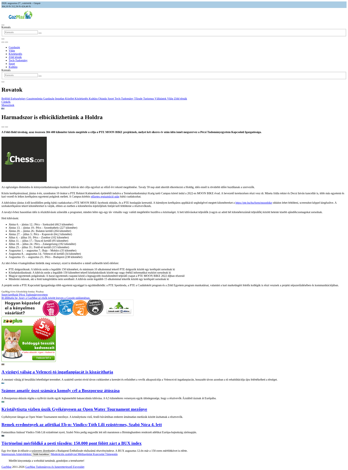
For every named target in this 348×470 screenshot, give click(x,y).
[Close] (2, 81)
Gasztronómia (34, 98)
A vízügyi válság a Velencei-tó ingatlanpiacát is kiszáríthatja (57, 372)
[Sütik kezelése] (6, 42)
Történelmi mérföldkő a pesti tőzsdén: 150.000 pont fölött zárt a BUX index (71, 443)
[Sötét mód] (2, 42)
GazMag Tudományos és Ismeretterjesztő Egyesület (54, 466)
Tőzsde (138, 98)
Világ (12, 50)
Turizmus (149, 98)
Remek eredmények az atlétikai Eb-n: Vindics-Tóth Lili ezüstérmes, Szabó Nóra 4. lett (81, 424)
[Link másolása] (2, 126)
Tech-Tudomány (18, 60)
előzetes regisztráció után (105, 196)
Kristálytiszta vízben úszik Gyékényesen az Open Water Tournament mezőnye (74, 409)
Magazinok (7, 105)
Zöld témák (15, 57)
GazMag (6, 466)
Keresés (6, 27)
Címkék (6, 101)
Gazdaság (14, 47)
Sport (12, 63)
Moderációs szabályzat (64, 454)
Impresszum (8, 454)
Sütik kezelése (41, 454)
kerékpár (13, 294)
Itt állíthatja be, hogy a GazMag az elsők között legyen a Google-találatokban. (45, 297)
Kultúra (13, 66)
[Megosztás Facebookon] (6, 126)
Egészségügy (18, 98)
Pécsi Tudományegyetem (33, 294)
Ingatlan (60, 98)
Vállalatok (161, 98)
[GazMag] (20, 17)
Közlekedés (15, 53)
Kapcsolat (99, 454)
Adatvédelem (24, 454)
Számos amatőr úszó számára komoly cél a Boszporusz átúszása (60, 390)
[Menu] (2, 25)
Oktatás (103, 98)
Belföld (6, 98)
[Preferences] (2, 38)
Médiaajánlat (85, 454)
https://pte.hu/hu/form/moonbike (253, 202)
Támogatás (111, 454)
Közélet (70, 98)
